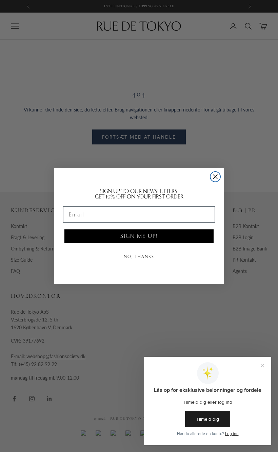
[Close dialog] (215, 177)
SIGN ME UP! (139, 236)
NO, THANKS (139, 256)
